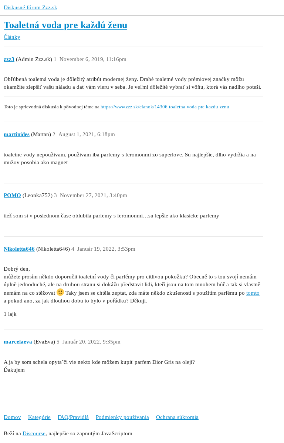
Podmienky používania (122, 417)
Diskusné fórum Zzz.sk (30, 7)
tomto (253, 293)
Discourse (34, 433)
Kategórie (39, 417)
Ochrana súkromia (177, 417)
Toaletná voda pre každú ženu (65, 25)
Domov (12, 417)
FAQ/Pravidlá (73, 417)
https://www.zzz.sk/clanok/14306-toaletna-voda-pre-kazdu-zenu (165, 106)
